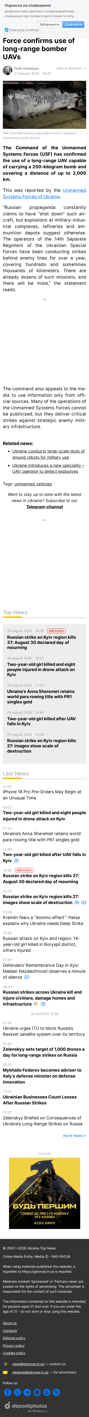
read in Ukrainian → (71, 68)
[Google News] (46, 1392)
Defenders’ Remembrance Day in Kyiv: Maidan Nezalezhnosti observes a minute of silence (44, 969)
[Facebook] (7, 1392)
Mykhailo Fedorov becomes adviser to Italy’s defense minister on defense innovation (42, 1073)
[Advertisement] (44, 341)
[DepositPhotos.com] (26, 1408)
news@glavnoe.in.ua (28, 1364)
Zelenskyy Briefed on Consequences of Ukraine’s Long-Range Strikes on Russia (42, 1118)
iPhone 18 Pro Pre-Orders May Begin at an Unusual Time (42, 792)
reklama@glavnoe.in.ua (30, 1372)
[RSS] (56, 1392)
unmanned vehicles (33, 483)
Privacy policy (14, 1346)
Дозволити (73, 24)
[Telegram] (27, 1392)
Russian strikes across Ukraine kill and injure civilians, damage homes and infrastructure (42, 996)
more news (73, 1135)
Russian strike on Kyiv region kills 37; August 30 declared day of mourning (41, 876)
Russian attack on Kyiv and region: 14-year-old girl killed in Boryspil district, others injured (41, 942)
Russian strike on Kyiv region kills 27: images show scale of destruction (41, 897)
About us (10, 1323)
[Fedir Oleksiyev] (7, 74)
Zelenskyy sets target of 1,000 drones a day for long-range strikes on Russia (43, 1050)
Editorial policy (14, 1338)
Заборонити (49, 24)
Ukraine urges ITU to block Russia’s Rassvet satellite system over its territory (44, 1029)
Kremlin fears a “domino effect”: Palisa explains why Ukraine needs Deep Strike (43, 918)
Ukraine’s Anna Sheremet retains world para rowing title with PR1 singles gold (42, 834)
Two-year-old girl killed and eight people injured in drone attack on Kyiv (44, 813)
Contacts (10, 1331)
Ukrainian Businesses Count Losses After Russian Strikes (40, 1097)
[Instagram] (37, 1392)
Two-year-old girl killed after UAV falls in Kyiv (44, 855)
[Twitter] (17, 1392)
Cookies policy (14, 1353)
